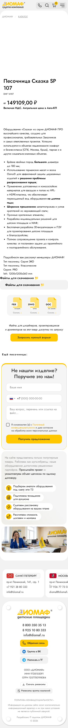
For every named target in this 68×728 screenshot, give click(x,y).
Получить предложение (34, 439)
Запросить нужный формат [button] (34, 337)
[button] (34, 690)
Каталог (23, 16)
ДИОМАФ (7, 16)
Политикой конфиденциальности (27, 426)
